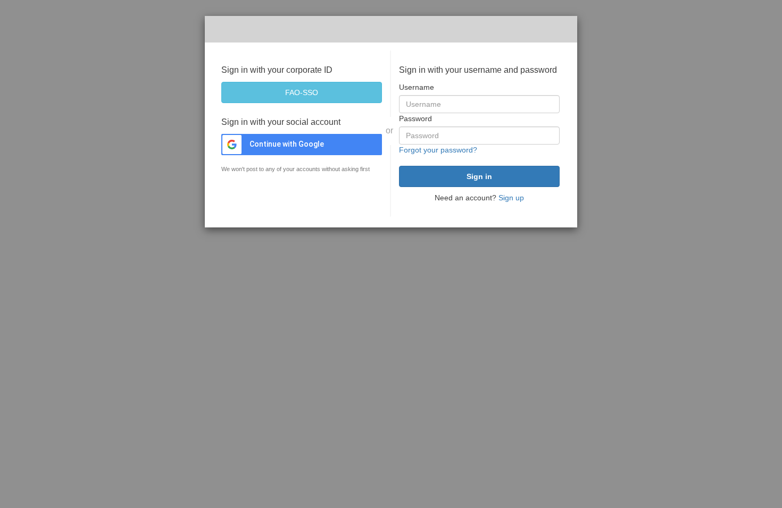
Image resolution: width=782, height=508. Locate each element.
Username (416, 87)
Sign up (511, 197)
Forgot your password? (438, 150)
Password (415, 118)
